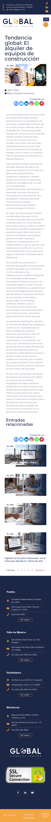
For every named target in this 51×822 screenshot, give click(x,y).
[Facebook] (47, 3)
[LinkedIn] (47, 7)
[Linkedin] (26, 103)
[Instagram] (31, 103)
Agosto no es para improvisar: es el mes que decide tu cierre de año (25, 559)
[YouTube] (47, 11)
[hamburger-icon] (46, 19)
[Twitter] (21, 103)
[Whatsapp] (36, 103)
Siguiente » (40, 570)
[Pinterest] (41, 103)
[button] (45, 24)
